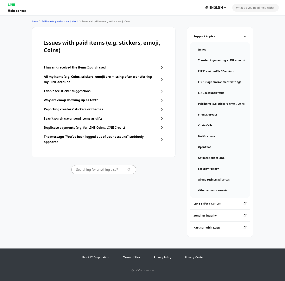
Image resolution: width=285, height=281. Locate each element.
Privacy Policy (162, 257)
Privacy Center (194, 257)
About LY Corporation (95, 257)
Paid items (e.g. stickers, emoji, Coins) (60, 21)
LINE (11, 5)
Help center (17, 11)
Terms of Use (131, 257)
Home (35, 21)
